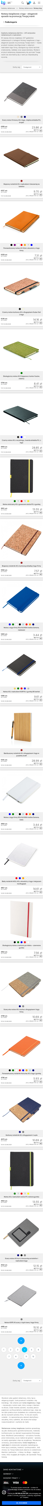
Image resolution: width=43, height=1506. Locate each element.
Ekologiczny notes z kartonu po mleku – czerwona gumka (21, 946)
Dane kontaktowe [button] (12, 1470)
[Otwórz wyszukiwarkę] (22, 2)
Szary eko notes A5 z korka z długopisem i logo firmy (21, 1010)
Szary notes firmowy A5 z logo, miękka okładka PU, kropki (21, 121)
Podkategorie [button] (11, 22)
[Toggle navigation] (39, 3)
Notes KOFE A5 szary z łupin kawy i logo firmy (21, 1322)
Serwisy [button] (7, 1474)
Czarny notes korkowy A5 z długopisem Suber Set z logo (21, 313)
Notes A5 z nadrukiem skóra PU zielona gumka (21, 1197)
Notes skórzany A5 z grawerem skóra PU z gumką (21, 504)
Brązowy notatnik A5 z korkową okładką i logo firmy (21, 566)
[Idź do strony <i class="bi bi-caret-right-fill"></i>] (21, 1340)
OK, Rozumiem (21, 1503)
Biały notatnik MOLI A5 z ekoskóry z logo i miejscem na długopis (21, 882)
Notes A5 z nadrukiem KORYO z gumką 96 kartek (21, 692)
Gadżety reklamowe (8, 8)
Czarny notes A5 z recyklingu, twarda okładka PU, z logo (21, 441)
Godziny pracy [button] (10, 1478)
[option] (18, 117)
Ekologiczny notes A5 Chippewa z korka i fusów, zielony (21, 377)
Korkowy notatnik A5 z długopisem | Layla (21, 1135)
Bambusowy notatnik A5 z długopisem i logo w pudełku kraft (21, 754)
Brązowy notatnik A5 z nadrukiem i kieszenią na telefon (22, 185)
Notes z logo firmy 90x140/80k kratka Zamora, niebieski (21, 628)
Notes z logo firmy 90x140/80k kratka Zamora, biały (21, 818)
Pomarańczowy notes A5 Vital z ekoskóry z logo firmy (21, 249)
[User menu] (34, 2)
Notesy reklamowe (25, 8)
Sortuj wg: (16, 67)
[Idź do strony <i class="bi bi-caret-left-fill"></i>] (21, 1365)
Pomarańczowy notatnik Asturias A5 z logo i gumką (21, 1073)
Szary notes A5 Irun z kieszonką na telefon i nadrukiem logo (21, 1259)
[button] (41, 131)
